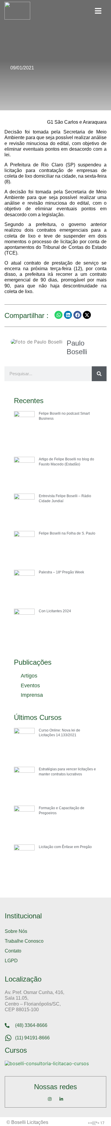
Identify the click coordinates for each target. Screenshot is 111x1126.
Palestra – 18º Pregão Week (61, 572)
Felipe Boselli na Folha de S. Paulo (67, 533)
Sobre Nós (16, 931)
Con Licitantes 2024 (55, 611)
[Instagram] (50, 1099)
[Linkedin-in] (61, 1099)
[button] (98, 10)
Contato (13, 950)
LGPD (11, 960)
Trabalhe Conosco (24, 941)
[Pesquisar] (99, 373)
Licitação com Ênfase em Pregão (65, 847)
